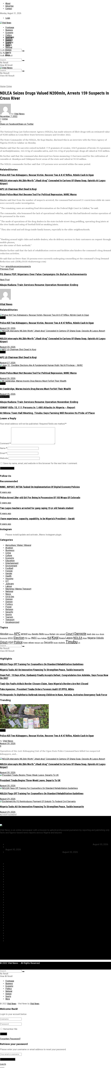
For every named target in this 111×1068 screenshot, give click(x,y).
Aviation (9, 547)
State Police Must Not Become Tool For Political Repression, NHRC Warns (38, 194)
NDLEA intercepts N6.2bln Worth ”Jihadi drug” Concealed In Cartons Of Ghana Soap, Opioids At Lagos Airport (56, 847)
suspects (26, 266)
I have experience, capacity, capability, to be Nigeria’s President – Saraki (37, 518)
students (61, 643)
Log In (3, 1064)
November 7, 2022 (8, 116)
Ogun (4, 642)
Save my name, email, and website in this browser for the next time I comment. (40, 463)
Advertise (9, 6)
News (8, 594)
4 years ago (5, 492)
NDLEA (77, 637)
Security (9, 612)
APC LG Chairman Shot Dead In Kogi (18, 189)
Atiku (29, 634)
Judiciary (9, 583)
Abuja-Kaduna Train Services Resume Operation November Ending (39, 401)
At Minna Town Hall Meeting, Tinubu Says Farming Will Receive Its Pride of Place (47, 413)
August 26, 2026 (7, 378)
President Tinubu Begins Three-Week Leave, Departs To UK (30, 780)
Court (70, 634)
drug (97, 634)
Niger (85, 638)
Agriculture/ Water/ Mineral (18, 545)
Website (4, 458)
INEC (34, 637)
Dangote (80, 634)
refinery (31, 643)
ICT (7, 581)
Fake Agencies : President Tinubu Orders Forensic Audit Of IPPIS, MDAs (37, 689)
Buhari (52, 634)
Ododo (100, 637)
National (8, 47)
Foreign (9, 571)
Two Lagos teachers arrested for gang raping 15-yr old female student (37, 508)
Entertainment (11, 563)
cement (62, 634)
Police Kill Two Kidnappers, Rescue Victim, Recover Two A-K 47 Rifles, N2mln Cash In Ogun (47, 175)
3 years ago (5, 503)
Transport (9, 619)
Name (3, 448)
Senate (55, 643)
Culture (8, 555)
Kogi (55, 638)
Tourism (9, 617)
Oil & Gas (9, 596)
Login (7, 18)
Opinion (8, 50)
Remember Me (10, 1029)
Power (8, 607)
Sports (8, 52)
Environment (11, 565)
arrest (8, 266)
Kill (49, 637)
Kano (39, 638)
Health (8, 576)
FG (26, 638)
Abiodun (4, 634)
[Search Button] (23, 60)
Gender (8, 573)
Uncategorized (12, 622)
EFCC (10, 638)
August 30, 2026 (7, 328)
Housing (9, 578)
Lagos (69, 637)
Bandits (35, 634)
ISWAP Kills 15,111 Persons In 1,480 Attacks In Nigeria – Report (37, 407)
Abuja (11, 634)
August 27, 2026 (7, 362)
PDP (10, 642)
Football (9, 568)
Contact (8, 8)
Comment (5, 443)
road (41, 643)
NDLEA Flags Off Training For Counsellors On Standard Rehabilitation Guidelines (41, 664)
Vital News (19, 114)
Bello (41, 634)
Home (3, 86)
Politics (8, 35)
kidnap (44, 638)
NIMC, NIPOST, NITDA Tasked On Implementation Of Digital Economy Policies (40, 486)
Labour (8, 586)
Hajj (29, 638)
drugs (14, 266)
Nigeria (91, 637)
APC (17, 634)
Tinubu (72, 642)
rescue (37, 643)
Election (19, 637)
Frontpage (9, 27)
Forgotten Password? (10, 1038)
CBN (57, 634)
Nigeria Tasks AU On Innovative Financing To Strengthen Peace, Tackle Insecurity (42, 669)
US (79, 643)
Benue (47, 634)
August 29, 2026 (7, 799)
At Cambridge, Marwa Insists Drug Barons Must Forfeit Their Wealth (35, 388)
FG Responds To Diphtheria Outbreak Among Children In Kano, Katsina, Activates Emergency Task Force (53, 694)
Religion (9, 609)
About (7, 3)
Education (10, 560)
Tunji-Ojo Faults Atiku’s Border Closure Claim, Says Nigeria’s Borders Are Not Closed (44, 683)
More (7, 55)
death (89, 634)
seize (19, 266)
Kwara (62, 638)
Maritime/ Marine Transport (18, 589)
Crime (9, 86)
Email (3, 453)
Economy (9, 32)
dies (93, 634)
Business (9, 30)
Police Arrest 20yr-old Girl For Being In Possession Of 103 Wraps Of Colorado (40, 497)
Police (18, 642)
